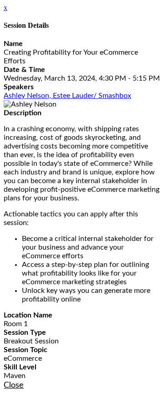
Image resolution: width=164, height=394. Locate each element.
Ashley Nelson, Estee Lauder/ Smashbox (67, 95)
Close (14, 385)
